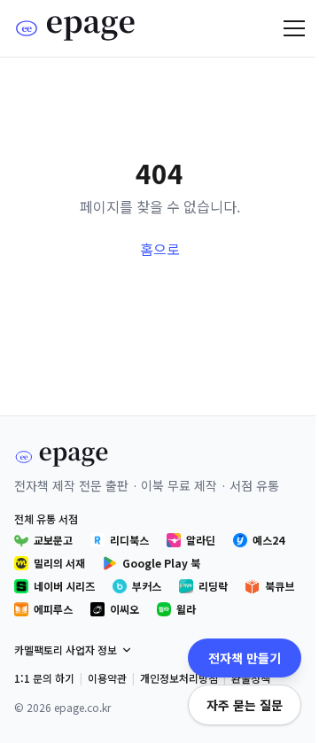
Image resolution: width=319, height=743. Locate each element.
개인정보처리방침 (179, 677)
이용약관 (107, 677)
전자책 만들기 (244, 658)
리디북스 (129, 539)
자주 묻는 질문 (244, 705)
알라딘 (200, 539)
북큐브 (279, 585)
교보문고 (53, 539)
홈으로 (160, 248)
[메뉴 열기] (294, 28)
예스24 (268, 539)
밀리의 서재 (59, 562)
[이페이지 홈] (75, 28)
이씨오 (124, 608)
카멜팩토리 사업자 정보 (65, 649)
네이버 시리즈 (64, 585)
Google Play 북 (161, 562)
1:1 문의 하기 (44, 677)
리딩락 (213, 585)
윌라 (186, 608)
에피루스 (53, 608)
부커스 (146, 585)
